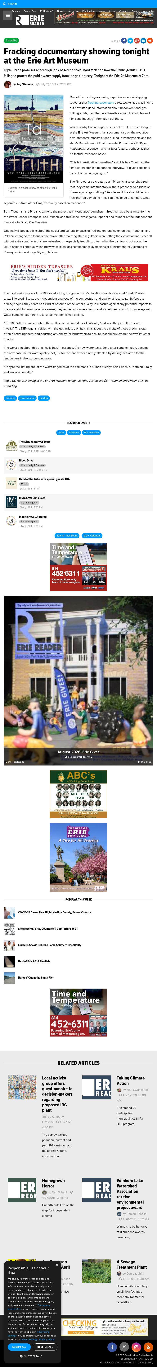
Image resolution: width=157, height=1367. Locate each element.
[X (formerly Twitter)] (124, 1348)
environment (27, 398)
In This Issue (144, 762)
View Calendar (92, 535)
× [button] (57, 1265)
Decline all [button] (45, 1347)
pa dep (44, 398)
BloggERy (11, 40)
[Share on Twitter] (130, 40)
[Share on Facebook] (124, 40)
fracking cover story (101, 102)
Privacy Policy (146, 1362)
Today (61, 433)
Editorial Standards (110, 1362)
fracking (10, 398)
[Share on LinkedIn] (143, 40)
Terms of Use (129, 1362)
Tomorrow (74, 433)
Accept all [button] (19, 1347)
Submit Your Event (67, 535)
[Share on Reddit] (150, 40)
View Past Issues (15, 762)
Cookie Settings (29, 1339)
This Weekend (91, 433)
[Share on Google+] (137, 40)
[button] (32, 1356)
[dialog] (32, 1312)
